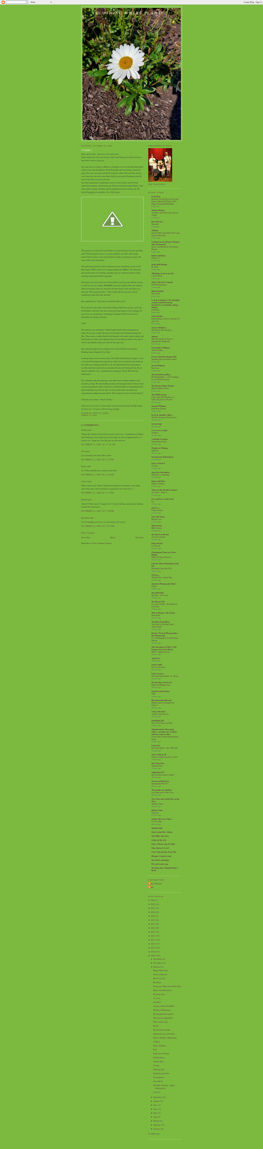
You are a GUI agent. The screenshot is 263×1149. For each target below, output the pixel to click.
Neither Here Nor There (161, 818)
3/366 (153, 693)
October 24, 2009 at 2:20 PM (97, 474)
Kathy (83, 466)
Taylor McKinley (158, 327)
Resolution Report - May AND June (164, 748)
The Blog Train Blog (160, 621)
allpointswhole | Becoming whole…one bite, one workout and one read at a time (164, 732)
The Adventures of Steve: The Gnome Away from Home (164, 648)
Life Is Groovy (157, 673)
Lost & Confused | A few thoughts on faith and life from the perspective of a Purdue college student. (165, 303)
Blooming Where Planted (131, 12)
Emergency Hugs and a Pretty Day (167, 986)
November (157, 963)
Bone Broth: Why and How (161, 330)
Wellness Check (157, 804)
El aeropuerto (158, 1077)
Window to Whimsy (159, 448)
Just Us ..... (155, 507)
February (157, 1124)
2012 (153, 943)
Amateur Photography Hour (163, 583)
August (156, 1101)
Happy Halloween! (160, 970)
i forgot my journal (158, 537)
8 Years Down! (157, 276)
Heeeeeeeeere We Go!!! (159, 783)
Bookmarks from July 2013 (161, 568)
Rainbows (155, 450)
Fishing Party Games (159, 441)
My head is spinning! (160, 859)
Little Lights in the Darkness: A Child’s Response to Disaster (162, 398)
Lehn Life (155, 745)
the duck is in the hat (160, 534)
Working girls (158, 1069)
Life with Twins (158, 516)
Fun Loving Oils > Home (161, 831)
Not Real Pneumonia (159, 284)
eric (95, 415)
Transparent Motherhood (162, 456)
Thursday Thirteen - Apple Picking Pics (164, 1087)
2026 (153, 900)
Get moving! (156, 423)
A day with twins (158, 711)
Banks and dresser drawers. (161, 557)
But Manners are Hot (161, 1029)
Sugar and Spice (158, 481)
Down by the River (158, 667)
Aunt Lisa (155, 658)
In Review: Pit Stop (161, 1053)
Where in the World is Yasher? (164, 489)
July (155, 1105)
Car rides (154, 465)
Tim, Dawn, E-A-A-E (160, 847)
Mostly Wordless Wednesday (165, 1037)
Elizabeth (85, 517)
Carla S (84, 481)
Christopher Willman (160, 347)
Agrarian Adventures (160, 472)
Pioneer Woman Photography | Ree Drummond (164, 634)
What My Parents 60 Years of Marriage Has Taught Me (162, 340)
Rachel (84, 499)
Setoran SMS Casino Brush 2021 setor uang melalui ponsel (165, 234)
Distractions (156, 525)
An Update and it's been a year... (163, 792)
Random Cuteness (158, 483)
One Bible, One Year (160, 835)
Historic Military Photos (160, 388)
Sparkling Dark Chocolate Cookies (164, 359)
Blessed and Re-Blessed (161, 700)
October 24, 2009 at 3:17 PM (97, 492)
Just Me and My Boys (160, 691)
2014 (153, 935)
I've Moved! (155, 546)
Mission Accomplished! (163, 1018)
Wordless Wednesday (161, 1010)
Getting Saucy (159, 1057)
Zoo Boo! (157, 1002)
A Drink (156, 1041)
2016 (153, 928)
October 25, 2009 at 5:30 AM (97, 526)
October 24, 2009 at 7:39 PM (97, 511)
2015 (153, 931)
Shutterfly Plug (156, 765)
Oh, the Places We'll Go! (161, 682)
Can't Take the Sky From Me (163, 851)
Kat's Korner (157, 221)
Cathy (151, 887)
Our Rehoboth (157, 592)
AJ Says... (155, 574)
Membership (156, 827)
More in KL (155, 293)
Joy (152, 501)
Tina (83, 451)
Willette (154, 230)
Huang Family (157, 290)
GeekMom (155, 196)
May (155, 1113)
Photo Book (155, 615)
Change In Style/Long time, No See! (164, 757)
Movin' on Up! (159, 978)
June (155, 1109)
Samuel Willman (158, 405)
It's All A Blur (156, 821)
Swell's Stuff (156, 664)
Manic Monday (159, 1045)
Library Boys (158, 1061)
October (156, 966)
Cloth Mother (157, 316)
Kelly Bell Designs (159, 264)
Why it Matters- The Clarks (163, 612)
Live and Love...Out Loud (162, 498)
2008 (153, 1133)
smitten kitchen (157, 210)
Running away (159, 994)
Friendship (155, 310)
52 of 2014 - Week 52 (159, 492)
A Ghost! (154, 432)
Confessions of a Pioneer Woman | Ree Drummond (165, 243)
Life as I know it (158, 463)
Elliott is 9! (155, 258)
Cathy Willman (155, 883)
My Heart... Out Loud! (159, 595)
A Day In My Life (158, 839)
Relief (155, 1025)
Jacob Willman (158, 365)
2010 (153, 951)
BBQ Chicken (156, 528)
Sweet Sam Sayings (158, 408)
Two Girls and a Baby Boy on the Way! (165, 800)
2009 (153, 955)
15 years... (87, 150)
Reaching (157, 982)
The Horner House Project (162, 385)
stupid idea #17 (157, 772)
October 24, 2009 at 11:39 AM (98, 444)
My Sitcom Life (158, 601)
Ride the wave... (157, 519)
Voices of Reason (160, 974)
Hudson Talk (156, 810)
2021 (153, 908)
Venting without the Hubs (163, 1006)
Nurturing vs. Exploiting (160, 474)
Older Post (139, 537)
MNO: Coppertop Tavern (160, 652)
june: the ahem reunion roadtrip (162, 774)
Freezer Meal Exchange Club (164, 356)
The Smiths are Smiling (161, 789)
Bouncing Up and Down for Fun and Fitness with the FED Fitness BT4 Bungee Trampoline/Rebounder (164, 201)
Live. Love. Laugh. (159, 430)
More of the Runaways (162, 990)
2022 (153, 904)
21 (90, 415)
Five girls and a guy (159, 863)
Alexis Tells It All (158, 754)
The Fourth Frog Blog (160, 374)
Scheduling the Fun (161, 1073)
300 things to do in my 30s (162, 273)
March (156, 1120)
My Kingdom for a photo (163, 1014)
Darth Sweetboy (157, 350)
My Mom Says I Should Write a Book (164, 869)
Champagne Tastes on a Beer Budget (163, 553)
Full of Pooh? (157, 543)
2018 (153, 920)
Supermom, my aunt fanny (164, 1033)
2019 (153, 916)
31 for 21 (156, 1092)
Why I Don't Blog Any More (162, 723)
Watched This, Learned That (161, 577)
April (155, 1116)
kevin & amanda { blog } (161, 414)
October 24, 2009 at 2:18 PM (97, 459)
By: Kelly (154, 267)
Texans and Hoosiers (160, 781)
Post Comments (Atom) (102, 543)
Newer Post (85, 537)
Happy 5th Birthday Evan (160, 685)
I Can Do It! (158, 1081)
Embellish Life (157, 720)
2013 (153, 939)
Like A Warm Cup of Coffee (163, 843)
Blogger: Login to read (161, 855)
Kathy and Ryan (158, 255)
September (157, 1097)
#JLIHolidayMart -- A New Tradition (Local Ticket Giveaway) (165, 378)
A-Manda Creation (159, 439)
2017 (153, 924)
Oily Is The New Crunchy (162, 282)
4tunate (154, 336)
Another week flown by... (160, 714)
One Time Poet (157, 763)
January (156, 1128)
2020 (153, 912)
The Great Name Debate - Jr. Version (164, 676)
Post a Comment (88, 532)
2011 (153, 947)
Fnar (155, 1049)
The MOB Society (159, 394)
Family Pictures (157, 510)
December (155, 224)
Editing (154, 586)
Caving (156, 1065)
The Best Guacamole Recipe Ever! (164, 417)
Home (112, 537)
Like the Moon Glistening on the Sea (165, 564)
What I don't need (160, 1021)
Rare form (155, 368)
